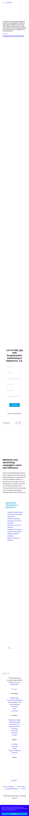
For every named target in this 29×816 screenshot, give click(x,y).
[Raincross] (8, 2)
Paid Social (14, 733)
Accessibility (14, 746)
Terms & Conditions (8, 786)
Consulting (14, 744)
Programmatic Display (14, 720)
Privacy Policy (21, 786)
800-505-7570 (14, 684)
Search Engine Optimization (14, 700)
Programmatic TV (14, 724)
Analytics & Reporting (14, 750)
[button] (25, 2)
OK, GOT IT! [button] (14, 813)
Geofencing (14, 728)
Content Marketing (15, 704)
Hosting (14, 748)
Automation (14, 752)
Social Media (14, 706)
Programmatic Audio (14, 722)
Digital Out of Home (14, 726)
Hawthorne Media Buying (14, 531)
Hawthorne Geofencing (13, 518)
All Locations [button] (14, 689)
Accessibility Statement (11, 788)
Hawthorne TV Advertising (14, 529)
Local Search (14, 711)
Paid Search (14, 730)
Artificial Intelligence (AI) (14, 702)
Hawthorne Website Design (15, 512)
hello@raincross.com (14, 682)
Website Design (14, 698)
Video (14, 708)
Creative (14, 735)
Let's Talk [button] (5, 33)
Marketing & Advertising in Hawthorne (12, 505)
